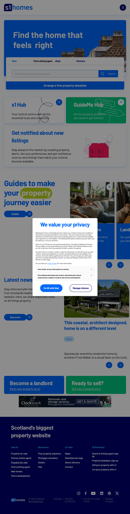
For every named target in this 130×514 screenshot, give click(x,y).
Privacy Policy (52, 263)
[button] (65, 269)
